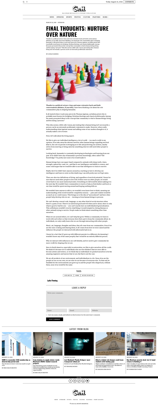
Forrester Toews (135, 369)
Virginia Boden (71, 366)
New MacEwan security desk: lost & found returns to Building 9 (141, 361)
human (77, 275)
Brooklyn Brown (10, 368)
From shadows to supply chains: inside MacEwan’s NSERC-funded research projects (46, 361)
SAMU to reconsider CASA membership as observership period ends (16, 361)
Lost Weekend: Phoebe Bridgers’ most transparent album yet (77, 361)
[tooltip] (70, 381)
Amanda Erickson (104, 369)
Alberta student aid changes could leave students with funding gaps (109, 361)
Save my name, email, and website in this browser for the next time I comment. (74, 315)
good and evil (68, 275)
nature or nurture (87, 275)
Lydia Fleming (53, 54)
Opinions (61, 22)
